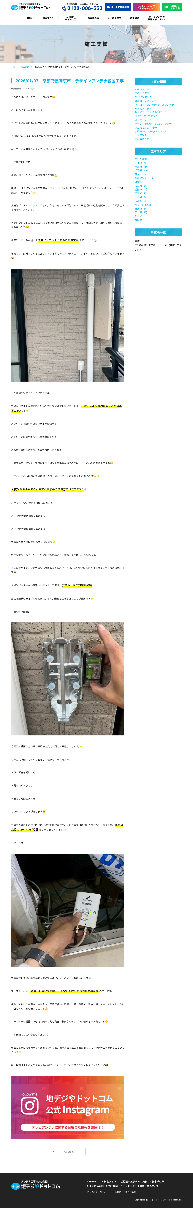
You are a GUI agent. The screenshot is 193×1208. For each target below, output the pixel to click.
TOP (13, 66)
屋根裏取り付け (143, 139)
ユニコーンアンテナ (145, 100)
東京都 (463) (142, 193)
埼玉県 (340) (142, 170)
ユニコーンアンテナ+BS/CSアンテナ (154, 104)
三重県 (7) (140, 162)
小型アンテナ (142, 135)
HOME (30, 18)
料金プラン (48, 18)
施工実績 (134, 18)
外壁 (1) (139, 181)
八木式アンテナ (143, 108)
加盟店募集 (130, 1191)
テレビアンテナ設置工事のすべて (157, 18)
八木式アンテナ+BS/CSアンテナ (152, 112)
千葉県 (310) (142, 166)
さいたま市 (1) (143, 158)
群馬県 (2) (140, 208)
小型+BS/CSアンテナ (146, 127)
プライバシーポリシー (97, 1191)
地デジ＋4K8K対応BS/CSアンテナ (153, 123)
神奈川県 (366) (143, 204)
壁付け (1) (140, 174)
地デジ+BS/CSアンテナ (147, 116)
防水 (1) (139, 216)
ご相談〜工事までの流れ (71, 18)
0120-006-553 (84, 8)
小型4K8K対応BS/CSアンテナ (151, 131)
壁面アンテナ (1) (144, 178)
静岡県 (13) (141, 220)
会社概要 (116, 1191)
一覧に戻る (68, 1151)
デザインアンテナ (144, 97)
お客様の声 (93, 18)
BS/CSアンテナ (143, 89)
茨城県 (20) (141, 212)
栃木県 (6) (140, 197)
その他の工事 (142, 93)
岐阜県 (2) (140, 185)
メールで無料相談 (120, 7)
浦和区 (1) (140, 200)
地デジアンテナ (143, 120)
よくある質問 (114, 18)
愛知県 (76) (141, 189)
